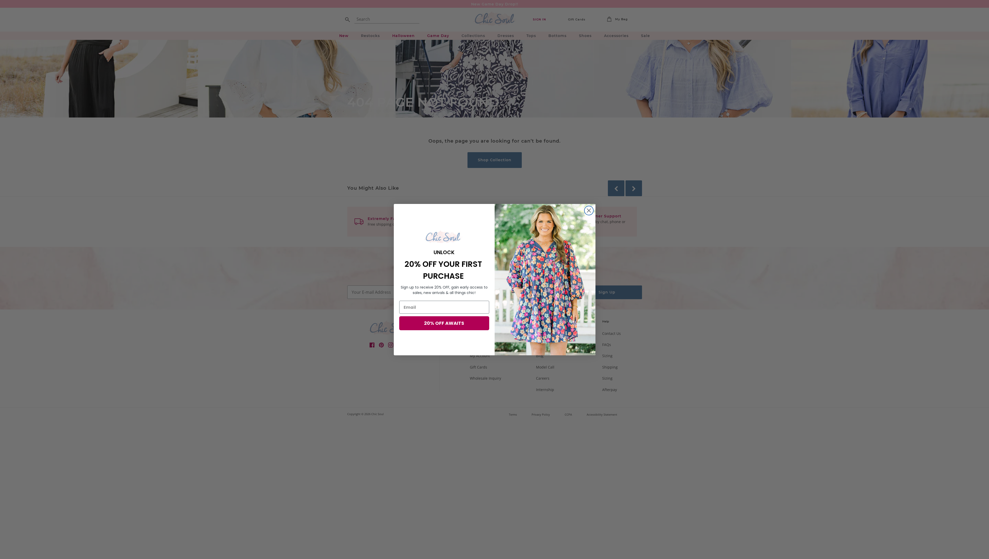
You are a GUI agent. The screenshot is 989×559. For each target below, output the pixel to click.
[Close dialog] (588, 210)
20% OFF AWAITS (444, 323)
